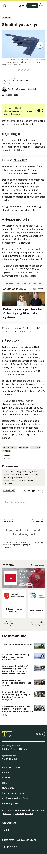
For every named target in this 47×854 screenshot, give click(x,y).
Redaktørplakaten (24, 813)
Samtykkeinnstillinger (13, 793)
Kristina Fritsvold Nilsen (14, 749)
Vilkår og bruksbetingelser (15, 798)
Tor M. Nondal (9, 759)
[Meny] (42, 5)
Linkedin (6, 777)
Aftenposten (9, 447)
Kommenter (23, 80)
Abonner (32, 5)
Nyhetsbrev (8, 788)
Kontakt (6, 830)
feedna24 (35, 447)
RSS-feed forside (11, 767)
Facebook (7, 772)
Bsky (4, 783)
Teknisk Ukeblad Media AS (24, 840)
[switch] (40, 110)
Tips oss (38, 734)
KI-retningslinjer (10, 803)
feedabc (23, 447)
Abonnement (9, 823)
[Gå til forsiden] (5, 6)
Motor (6, 18)
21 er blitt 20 (20, 160)
